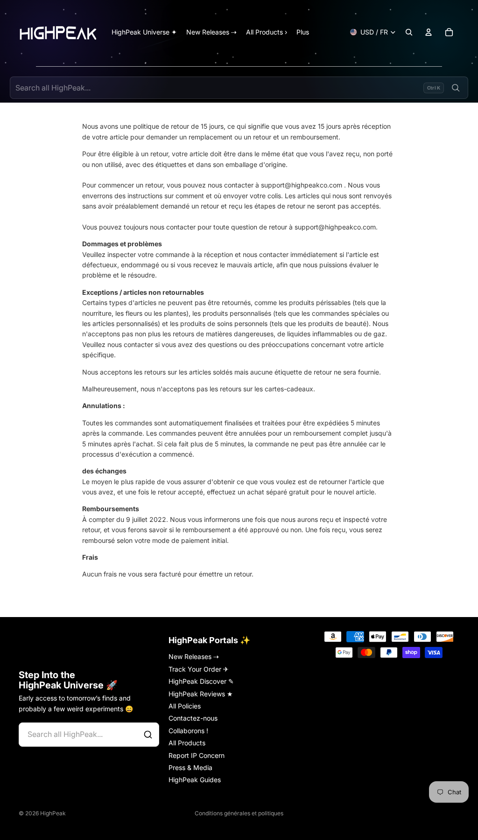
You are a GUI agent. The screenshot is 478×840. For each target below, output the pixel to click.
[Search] (148, 734)
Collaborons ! (188, 731)
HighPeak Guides (195, 780)
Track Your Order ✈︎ (199, 669)
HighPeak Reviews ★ (201, 694)
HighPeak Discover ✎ (201, 681)
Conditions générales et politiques (239, 813)
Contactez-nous (193, 718)
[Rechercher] (409, 32)
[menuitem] (303, 32)
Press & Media (190, 767)
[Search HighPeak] (455, 87)
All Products (187, 743)
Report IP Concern (197, 755)
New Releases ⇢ (194, 657)
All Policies (185, 706)
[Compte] (428, 32)
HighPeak (53, 813)
